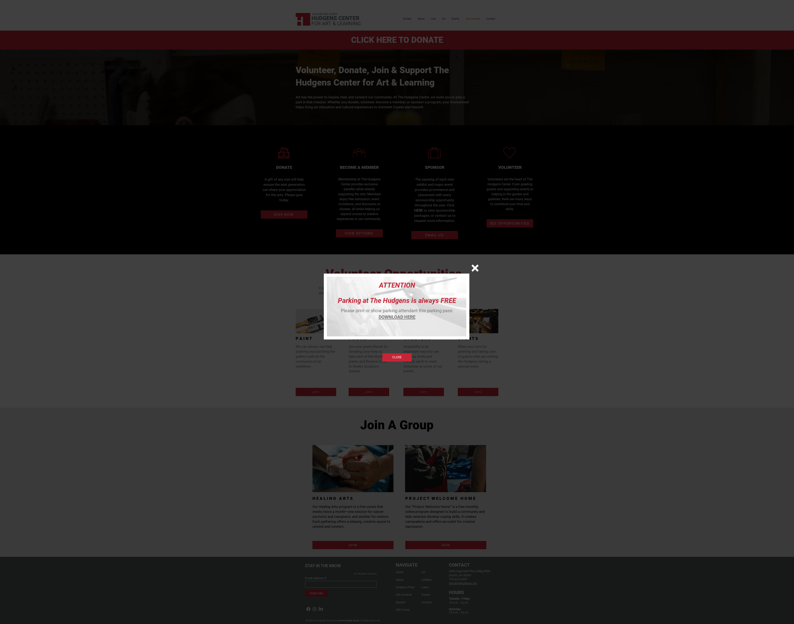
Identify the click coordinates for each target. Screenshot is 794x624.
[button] (475, 268)
